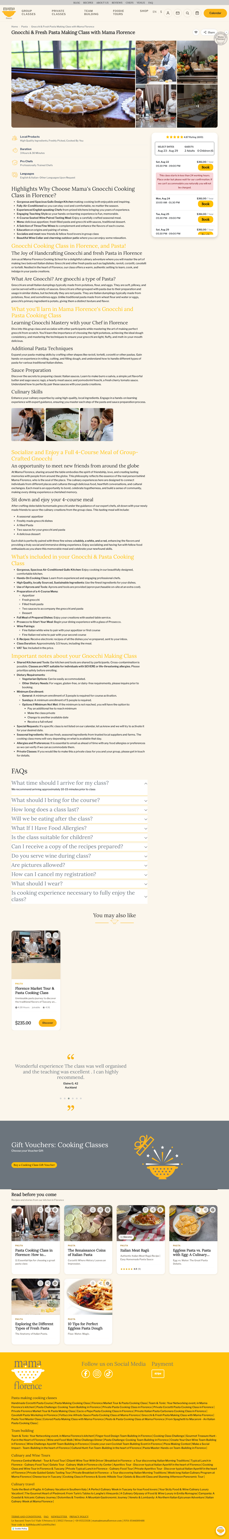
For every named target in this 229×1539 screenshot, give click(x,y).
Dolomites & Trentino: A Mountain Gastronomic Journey (92, 1497)
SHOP (144, 11)
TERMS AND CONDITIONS (26, 1516)
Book (206, 167)
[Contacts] (178, 13)
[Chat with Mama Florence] (221, 1531)
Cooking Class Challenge (169, 1435)
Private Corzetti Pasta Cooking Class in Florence (183, 1407)
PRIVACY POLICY (79, 1516)
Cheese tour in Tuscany (47, 1476)
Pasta (24, 26)
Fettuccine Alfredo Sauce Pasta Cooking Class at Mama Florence (99, 1415)
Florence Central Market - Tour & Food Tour (38, 1460)
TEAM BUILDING (91, 12)
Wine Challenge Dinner (88, 1439)
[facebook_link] (85, 1374)
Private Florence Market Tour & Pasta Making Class (43, 1411)
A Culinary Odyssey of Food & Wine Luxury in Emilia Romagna (158, 1493)
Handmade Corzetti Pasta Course (32, 1403)
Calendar (215, 13)
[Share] (48, 935)
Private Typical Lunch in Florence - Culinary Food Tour (99, 1468)
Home (14, 26)
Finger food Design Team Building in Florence (124, 1435)
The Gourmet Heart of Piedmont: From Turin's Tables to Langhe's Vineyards (72, 1493)
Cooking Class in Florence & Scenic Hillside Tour (93, 1476)
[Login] (168, 13)
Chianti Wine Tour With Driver (85, 1460)
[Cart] (197, 13)
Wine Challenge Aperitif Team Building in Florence (58, 1444)
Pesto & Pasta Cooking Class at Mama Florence (134, 1419)
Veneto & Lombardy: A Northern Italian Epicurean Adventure (166, 1497)
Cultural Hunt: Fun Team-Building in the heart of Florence (106, 1448)
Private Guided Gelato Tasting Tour (49, 1472)
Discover (47, 1022)
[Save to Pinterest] (55, 1210)
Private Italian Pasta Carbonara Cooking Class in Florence (170, 1411)
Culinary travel (22, 1484)
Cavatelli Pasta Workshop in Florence (34, 1415)
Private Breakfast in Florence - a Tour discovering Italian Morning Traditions (119, 1472)
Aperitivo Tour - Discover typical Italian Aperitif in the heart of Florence (157, 1464)
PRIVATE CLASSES (59, 12)
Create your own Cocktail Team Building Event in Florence (126, 1444)
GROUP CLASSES (29, 12)
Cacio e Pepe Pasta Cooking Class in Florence (105, 1411)
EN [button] (154, 11)
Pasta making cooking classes (34, 1398)
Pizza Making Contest (177, 1444)
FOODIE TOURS (118, 12)
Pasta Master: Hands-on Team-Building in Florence (174, 1448)
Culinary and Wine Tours (30, 1455)
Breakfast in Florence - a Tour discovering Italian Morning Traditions (147, 1460)
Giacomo (127, 1237)
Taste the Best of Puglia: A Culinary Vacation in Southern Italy (49, 1489)
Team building (22, 1430)
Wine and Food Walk (60, 1439)
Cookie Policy (21, 1528)
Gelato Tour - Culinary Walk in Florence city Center (81, 1464)
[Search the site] (187, 13)
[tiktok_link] (108, 1374)
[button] (61, 1098)
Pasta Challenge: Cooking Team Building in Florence (68, 1407)
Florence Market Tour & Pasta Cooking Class (119, 1403)
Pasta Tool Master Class (26, 1419)
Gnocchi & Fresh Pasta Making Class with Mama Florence (177, 1415)
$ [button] (161, 11)
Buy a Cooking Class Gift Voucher (34, 1165)
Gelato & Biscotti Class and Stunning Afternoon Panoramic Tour (163, 1476)
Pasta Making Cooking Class (72, 1403)
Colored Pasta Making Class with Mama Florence (73, 1419)
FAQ (46, 1516)
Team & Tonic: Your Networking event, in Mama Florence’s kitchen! (52, 1435)
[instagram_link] (97, 1374)
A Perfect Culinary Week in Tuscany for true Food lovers (123, 1489)
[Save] (40, 1210)
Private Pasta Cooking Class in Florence (127, 1407)
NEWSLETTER (59, 1516)
